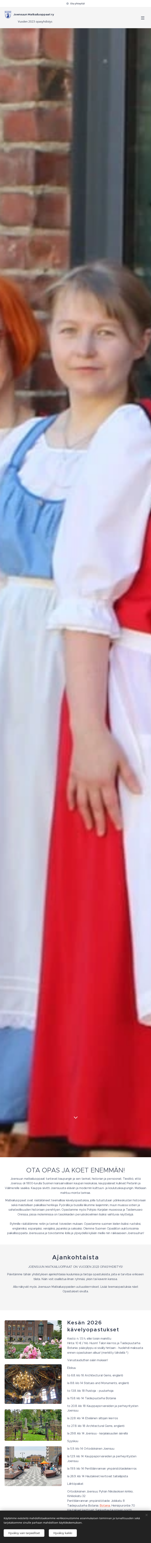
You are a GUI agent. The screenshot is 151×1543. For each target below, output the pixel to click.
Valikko (142, 17)
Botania (105, 1505)
